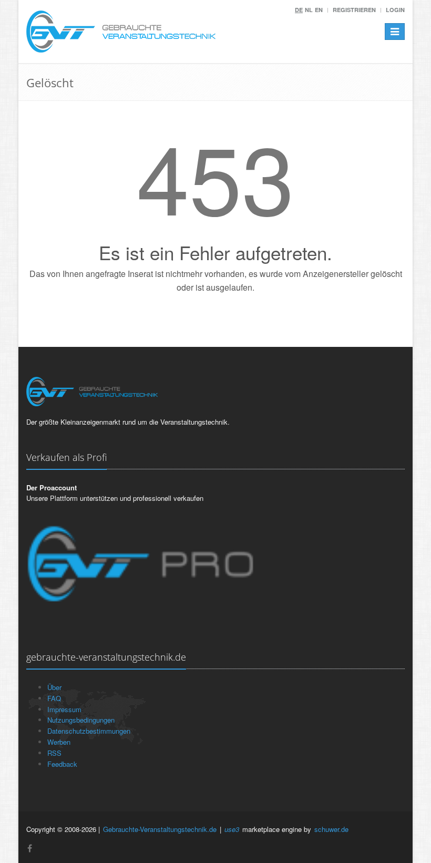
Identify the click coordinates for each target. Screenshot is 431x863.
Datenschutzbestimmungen (88, 731)
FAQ (54, 698)
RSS (54, 753)
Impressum (64, 709)
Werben (58, 742)
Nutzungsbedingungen (81, 720)
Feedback (62, 764)
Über (54, 687)
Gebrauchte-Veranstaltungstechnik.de (160, 829)
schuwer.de (331, 829)
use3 (231, 829)
